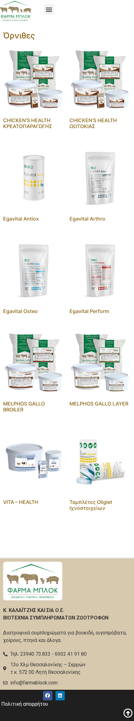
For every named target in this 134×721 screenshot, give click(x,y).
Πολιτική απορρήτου (24, 704)
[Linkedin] (60, 695)
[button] (49, 9)
